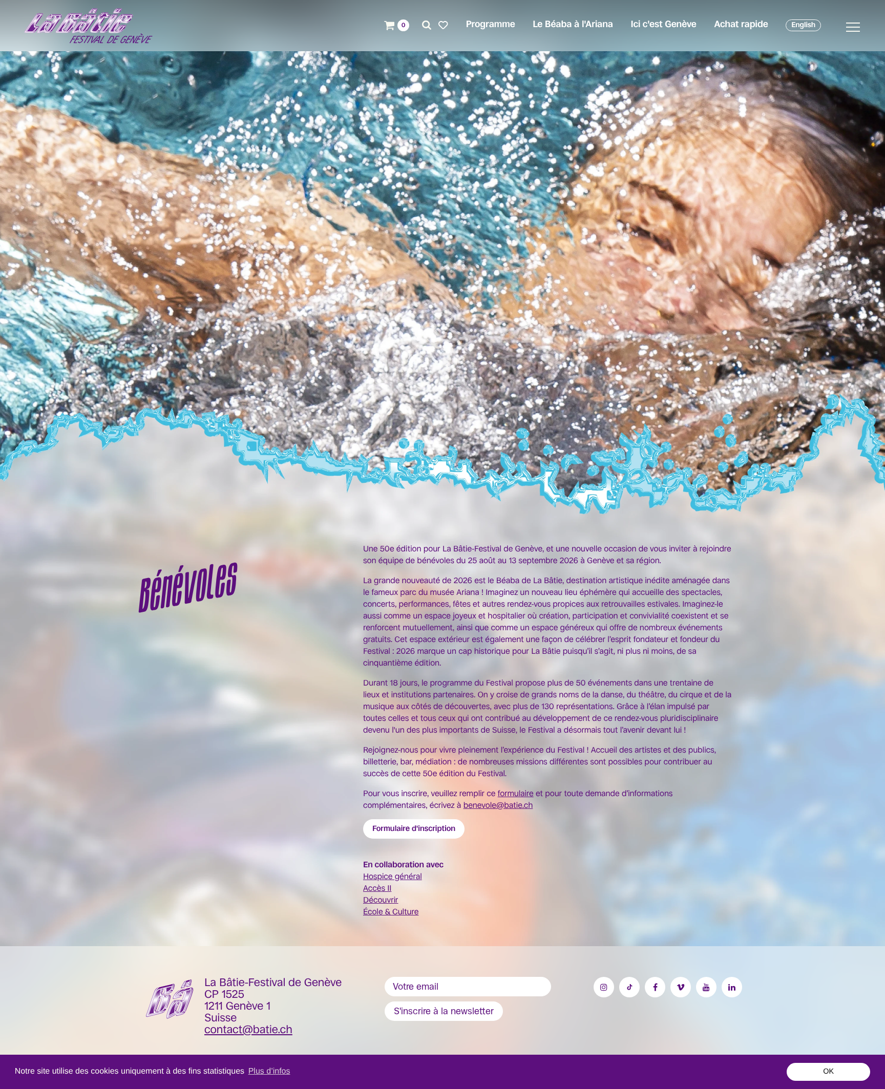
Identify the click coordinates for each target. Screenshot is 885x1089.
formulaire (516, 793)
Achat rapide (741, 24)
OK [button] (828, 1071)
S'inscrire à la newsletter (444, 1011)
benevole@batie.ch (498, 805)
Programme (490, 24)
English (803, 25)
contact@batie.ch (248, 1029)
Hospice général (392, 876)
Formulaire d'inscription (413, 828)
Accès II (377, 888)
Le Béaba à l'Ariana (573, 24)
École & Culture (390, 911)
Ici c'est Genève (663, 24)
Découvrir (380, 900)
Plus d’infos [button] (269, 1071)
